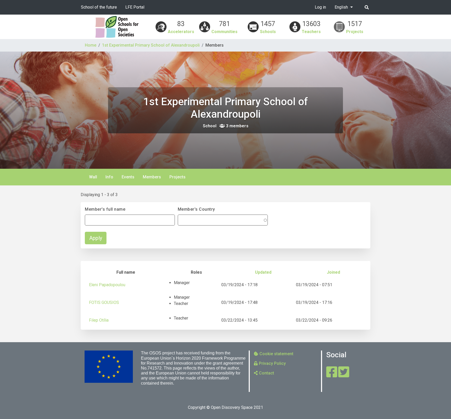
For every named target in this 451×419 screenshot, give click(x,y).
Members (154, 178)
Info (109, 176)
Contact (266, 373)
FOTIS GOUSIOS (104, 302)
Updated (263, 272)
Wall (93, 176)
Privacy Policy (272, 363)
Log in (320, 7)
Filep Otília (99, 320)
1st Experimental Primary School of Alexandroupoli (151, 45)
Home (90, 45)
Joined (333, 272)
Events (128, 176)
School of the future (99, 7)
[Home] (117, 27)
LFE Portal (134, 7)
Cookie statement (276, 353)
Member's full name (105, 209)
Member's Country (196, 209)
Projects (177, 176)
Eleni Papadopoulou (107, 284)
